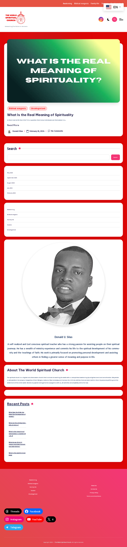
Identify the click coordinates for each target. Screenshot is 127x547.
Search (12, 148)
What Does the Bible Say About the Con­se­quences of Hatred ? (17, 414)
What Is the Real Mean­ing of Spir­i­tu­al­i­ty (40, 115)
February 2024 (11, 193)
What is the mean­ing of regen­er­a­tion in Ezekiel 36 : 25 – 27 (17, 433)
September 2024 (12, 178)
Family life (10, 219)
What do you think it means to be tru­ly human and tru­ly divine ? (17, 444)
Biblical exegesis (17, 108)
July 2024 (10, 188)
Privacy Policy (94, 492)
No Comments (57, 131)
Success (9, 225)
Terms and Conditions (94, 496)
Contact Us (94, 489)
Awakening (11, 209)
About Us (94, 485)
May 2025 (10, 173)
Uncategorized (38, 108)
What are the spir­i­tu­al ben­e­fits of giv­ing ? (17, 424)
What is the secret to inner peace (17, 454)
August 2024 (11, 183)
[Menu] (121, 19)
